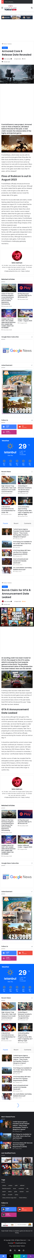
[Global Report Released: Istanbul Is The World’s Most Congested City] (25, 480)
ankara (4, 1185)
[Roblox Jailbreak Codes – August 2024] (25, 313)
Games (10, 44)
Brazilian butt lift (6, 1188)
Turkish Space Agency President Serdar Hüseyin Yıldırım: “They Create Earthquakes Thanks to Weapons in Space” (21, 533)
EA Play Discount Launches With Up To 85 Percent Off (25, 295)
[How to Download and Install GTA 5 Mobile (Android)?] (7, 561)
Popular (5, 523)
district (10, 1191)
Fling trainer (12, 1246)
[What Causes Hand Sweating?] (6, 1160)
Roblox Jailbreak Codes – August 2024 (25, 320)
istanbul (22, 1191)
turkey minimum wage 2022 (9, 1197)
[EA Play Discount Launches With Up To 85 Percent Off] (25, 288)
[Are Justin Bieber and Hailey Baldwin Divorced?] (7, 570)
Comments (27, 523)
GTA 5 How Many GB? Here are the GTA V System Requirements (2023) (21, 552)
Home (5, 44)
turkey (16, 1194)
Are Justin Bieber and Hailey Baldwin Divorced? (22, 568)
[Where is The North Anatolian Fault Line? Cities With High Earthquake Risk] (17, 1160)
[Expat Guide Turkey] (11, 7)
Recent (16, 523)
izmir (27, 1191)
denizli (4, 1191)
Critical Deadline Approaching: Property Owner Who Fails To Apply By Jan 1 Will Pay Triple (25, 510)
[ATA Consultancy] (17, 17)
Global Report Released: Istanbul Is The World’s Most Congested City (25, 489)
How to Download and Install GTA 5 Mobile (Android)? (20, 561)
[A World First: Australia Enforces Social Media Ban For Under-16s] (8, 501)
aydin (16, 1185)
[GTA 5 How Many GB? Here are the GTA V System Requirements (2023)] (7, 552)
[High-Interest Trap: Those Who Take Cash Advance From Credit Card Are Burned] (8, 480)
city (27, 1188)
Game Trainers (21, 1246)
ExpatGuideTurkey (21, 1243)
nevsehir (10, 1194)
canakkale (21, 1188)
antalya (10, 1185)
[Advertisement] (17, 31)
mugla (3, 1194)
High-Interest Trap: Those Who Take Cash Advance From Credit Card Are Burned (8, 489)
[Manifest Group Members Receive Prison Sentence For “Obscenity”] (28, 1160)
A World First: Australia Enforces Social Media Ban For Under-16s (8, 509)
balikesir (22, 1185)
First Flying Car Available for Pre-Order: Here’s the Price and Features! (22, 543)
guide (15, 1191)
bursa (14, 1188)
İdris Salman (7, 59)
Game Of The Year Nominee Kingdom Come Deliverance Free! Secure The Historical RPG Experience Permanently (7, 299)
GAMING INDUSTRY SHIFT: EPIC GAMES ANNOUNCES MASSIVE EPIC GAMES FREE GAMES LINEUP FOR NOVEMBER (8, 323)
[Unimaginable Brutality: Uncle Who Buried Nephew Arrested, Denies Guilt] (17, 1172)
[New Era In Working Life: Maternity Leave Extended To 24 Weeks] (28, 1172)
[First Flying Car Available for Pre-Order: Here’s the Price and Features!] (7, 544)
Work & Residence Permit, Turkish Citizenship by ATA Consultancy (17, 14)
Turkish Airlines (23, 1197)
